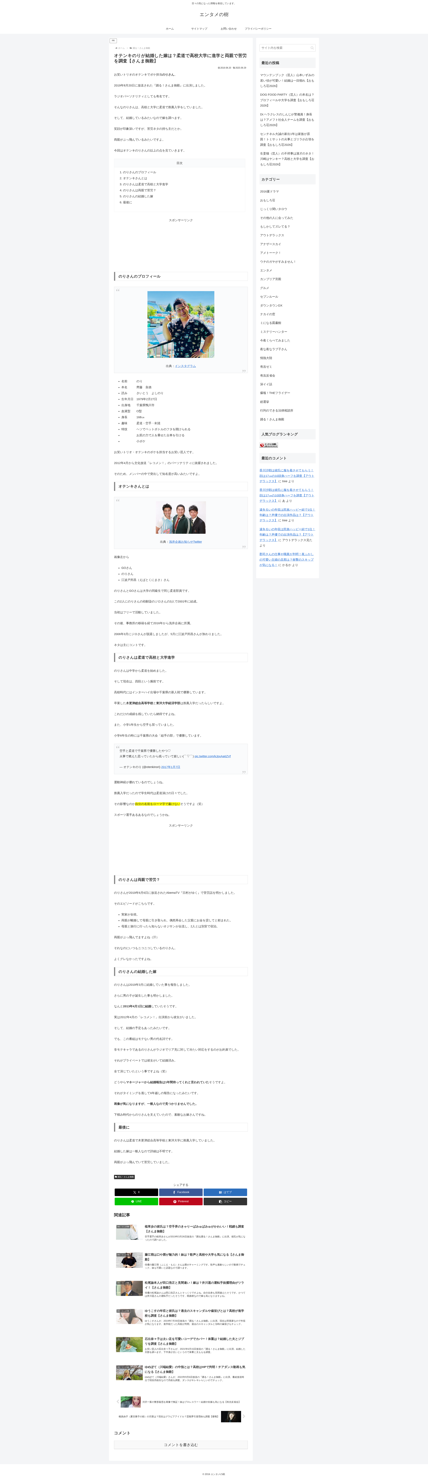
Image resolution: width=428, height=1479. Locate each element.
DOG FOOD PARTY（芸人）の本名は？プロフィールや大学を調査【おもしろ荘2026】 (287, 100)
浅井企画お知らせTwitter (185, 541)
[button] (225, 1201)
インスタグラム (185, 366)
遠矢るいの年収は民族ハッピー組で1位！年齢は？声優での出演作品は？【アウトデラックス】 (287, 515)
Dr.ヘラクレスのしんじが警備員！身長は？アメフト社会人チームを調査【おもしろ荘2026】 (287, 120)
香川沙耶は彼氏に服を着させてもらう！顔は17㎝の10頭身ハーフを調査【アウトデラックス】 (286, 476)
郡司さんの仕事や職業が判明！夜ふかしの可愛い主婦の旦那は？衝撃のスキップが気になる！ (286, 559)
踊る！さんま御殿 (126, 1177)
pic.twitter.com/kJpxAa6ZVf (213, 756)
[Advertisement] (181, 244)
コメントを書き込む (181, 1445)
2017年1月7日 (170, 767)
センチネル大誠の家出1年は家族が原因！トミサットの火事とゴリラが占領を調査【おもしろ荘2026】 (287, 139)
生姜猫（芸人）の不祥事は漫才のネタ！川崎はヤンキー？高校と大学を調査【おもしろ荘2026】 (287, 159)
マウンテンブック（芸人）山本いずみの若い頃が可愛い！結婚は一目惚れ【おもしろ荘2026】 (287, 80)
